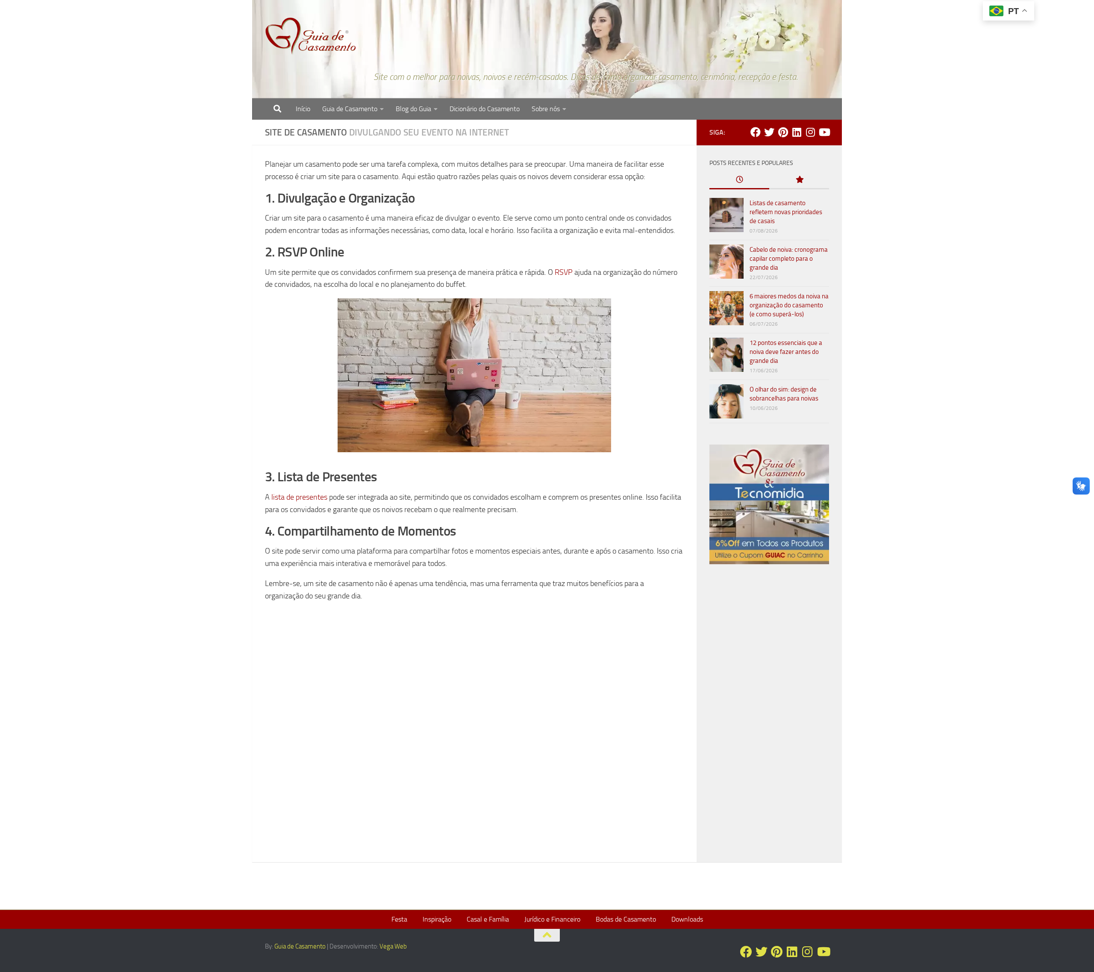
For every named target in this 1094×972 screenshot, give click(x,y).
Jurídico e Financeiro (552, 919)
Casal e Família (488, 919)
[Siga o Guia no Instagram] (810, 132)
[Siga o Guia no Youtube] (824, 132)
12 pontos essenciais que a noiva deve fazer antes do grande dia (786, 352)
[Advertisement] (769, 717)
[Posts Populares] (799, 180)
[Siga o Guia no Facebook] (755, 132)
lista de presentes (299, 497)
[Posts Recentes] (739, 180)
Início (303, 109)
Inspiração (437, 919)
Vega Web (393, 946)
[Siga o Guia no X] (769, 132)
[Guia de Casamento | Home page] (310, 36)
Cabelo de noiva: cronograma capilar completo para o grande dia (789, 258)
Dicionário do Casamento (485, 109)
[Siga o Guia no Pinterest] (783, 132)
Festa (399, 919)
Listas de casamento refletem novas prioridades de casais (786, 212)
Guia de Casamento (349, 109)
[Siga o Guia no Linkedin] (796, 132)
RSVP (564, 272)
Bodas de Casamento (626, 919)
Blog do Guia (413, 109)
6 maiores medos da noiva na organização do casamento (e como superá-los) (789, 305)
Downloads (687, 919)
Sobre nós (546, 109)
